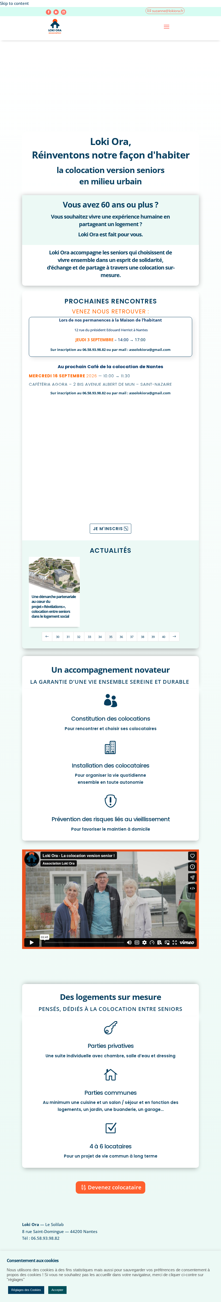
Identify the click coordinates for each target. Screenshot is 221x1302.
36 (121, 637)
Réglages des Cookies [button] (26, 1289)
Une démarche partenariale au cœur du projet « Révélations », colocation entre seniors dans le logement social (54, 606)
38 (142, 637)
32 (78, 637)
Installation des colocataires (110, 765)
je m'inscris (108, 528)
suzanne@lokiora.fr (167, 10)
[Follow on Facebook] (48, 12)
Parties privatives (111, 1046)
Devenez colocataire (114, 1187)
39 (153, 637)
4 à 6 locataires (110, 1146)
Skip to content (14, 3)
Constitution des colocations (110, 718)
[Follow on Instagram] (63, 12)
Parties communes (110, 1093)
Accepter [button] (57, 1289)
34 (100, 637)
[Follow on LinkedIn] (56, 12)
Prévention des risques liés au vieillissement (110, 819)
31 (68, 637)
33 (89, 637)
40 (163, 637)
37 (131, 637)
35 (110, 637)
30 (57, 637)
